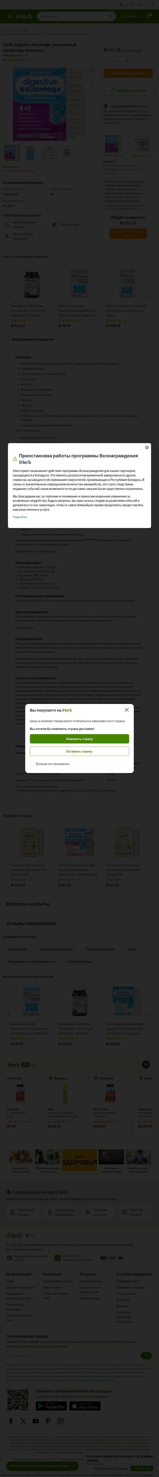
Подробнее (20, 516)
